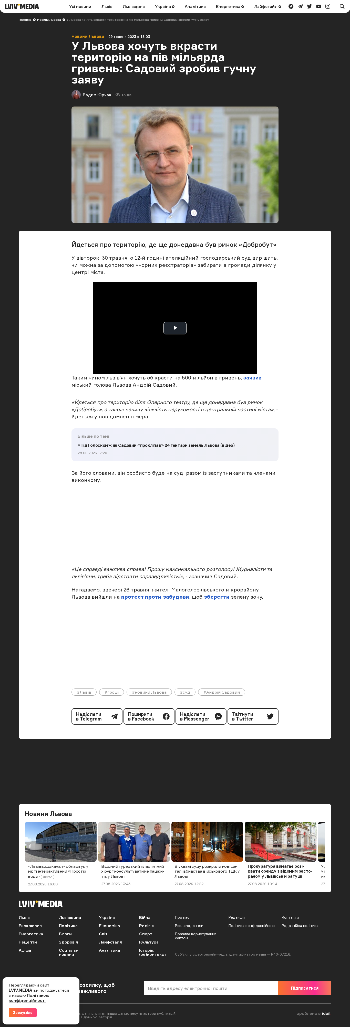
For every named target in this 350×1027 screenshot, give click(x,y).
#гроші (112, 692)
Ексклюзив (30, 925)
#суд (185, 692)
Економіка (109, 925)
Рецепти (28, 942)
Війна (144, 917)
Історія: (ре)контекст (152, 952)
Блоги (65, 933)
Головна (25, 20)
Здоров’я (68, 942)
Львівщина (134, 6)
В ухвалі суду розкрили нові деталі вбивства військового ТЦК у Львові (207, 871)
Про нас (182, 917)
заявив (252, 377)
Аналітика (195, 6)
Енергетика (228, 6)
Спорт (145, 933)
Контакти (290, 917)
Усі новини (80, 6)
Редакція (237, 917)
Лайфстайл (266, 6)
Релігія (146, 925)
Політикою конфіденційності (29, 998)
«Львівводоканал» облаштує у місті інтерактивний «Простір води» (58, 871)
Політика (68, 925)
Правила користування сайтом (195, 935)
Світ (103, 933)
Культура (149, 942)
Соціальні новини (69, 952)
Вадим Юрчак (97, 94)
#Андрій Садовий (221, 692)
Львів (106, 6)
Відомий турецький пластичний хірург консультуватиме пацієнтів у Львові (132, 871)
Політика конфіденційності (252, 925)
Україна (163, 6)
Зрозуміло (23, 1012)
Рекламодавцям (189, 925)
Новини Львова (49, 20)
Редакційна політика (300, 925)
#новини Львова (149, 692)
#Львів (84, 692)
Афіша (25, 950)
